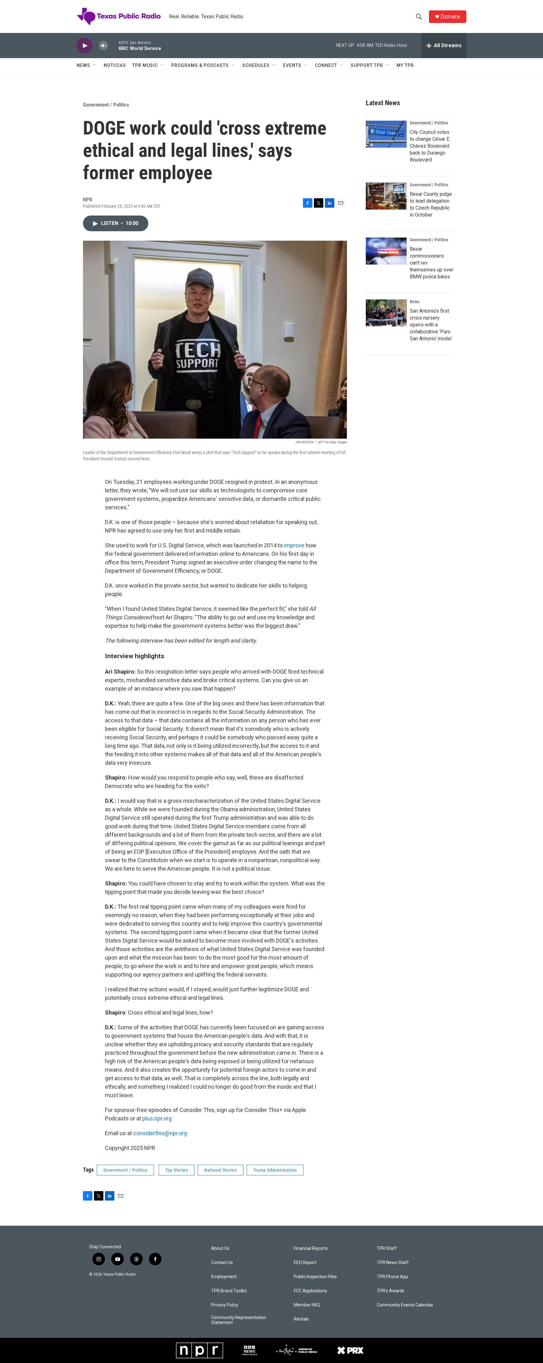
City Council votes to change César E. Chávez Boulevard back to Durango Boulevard (430, 146)
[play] (85, 45)
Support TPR (367, 65)
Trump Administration (275, 1170)
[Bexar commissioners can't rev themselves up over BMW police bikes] (386, 251)
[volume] (103, 46)
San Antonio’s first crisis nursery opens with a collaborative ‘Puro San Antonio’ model (431, 325)
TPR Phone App (392, 1276)
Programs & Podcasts (200, 65)
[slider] (113, 45)
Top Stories (176, 1170)
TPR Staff (387, 1248)
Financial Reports (311, 1248)
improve (294, 545)
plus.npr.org (157, 1118)
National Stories (220, 1170)
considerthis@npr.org (160, 1133)
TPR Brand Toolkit (229, 1291)
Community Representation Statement (238, 1320)
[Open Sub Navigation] (94, 65)
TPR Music (145, 65)
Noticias (115, 65)
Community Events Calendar (405, 1305)
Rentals (301, 1319)
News (83, 65)
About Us (220, 1248)
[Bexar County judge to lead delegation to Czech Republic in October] (386, 196)
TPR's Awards (390, 1291)
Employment (224, 1276)
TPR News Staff (393, 1262)
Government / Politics (106, 104)
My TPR (405, 65)
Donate (450, 16)
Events (292, 65)
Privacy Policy (224, 1305)
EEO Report (305, 1262)
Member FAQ (307, 1305)
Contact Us (222, 1262)
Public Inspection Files (315, 1276)
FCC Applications (310, 1291)
